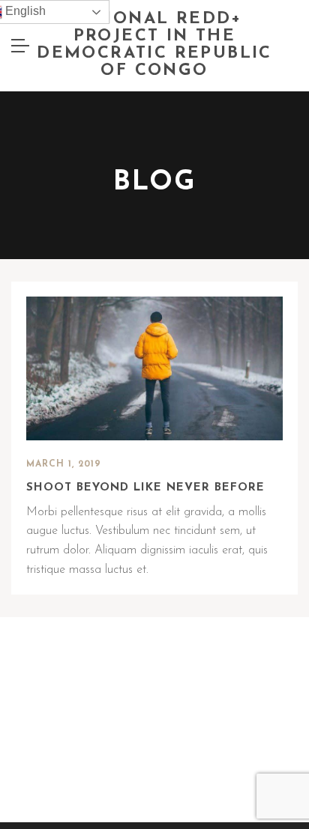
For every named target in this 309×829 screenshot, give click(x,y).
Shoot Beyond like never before (145, 488)
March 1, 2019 (63, 464)
